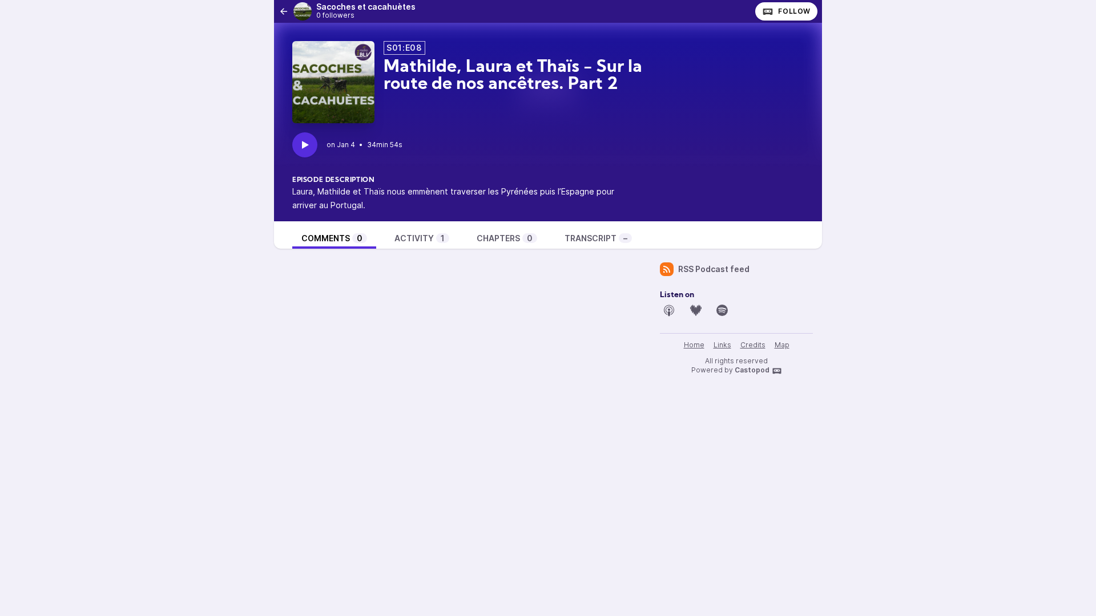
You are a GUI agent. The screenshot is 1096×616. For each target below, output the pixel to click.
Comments (331, 238)
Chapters (505, 238)
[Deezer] (696, 310)
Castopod (752, 370)
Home (694, 345)
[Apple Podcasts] (669, 310)
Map (782, 345)
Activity (419, 238)
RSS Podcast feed (714, 269)
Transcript (596, 238)
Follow (794, 11)
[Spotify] (722, 310)
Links (722, 345)
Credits (752, 345)
